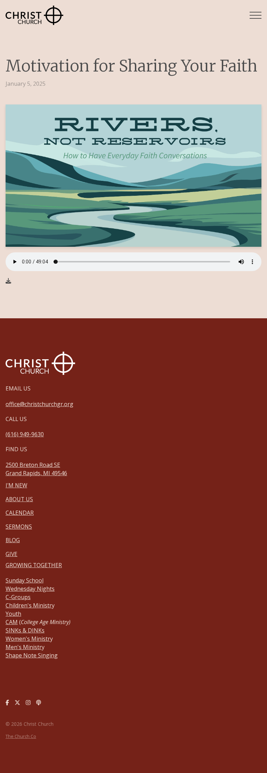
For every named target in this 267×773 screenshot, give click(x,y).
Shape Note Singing (32, 655)
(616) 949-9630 (25, 434)
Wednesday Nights (30, 589)
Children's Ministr (29, 605)
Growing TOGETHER (34, 565)
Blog (13, 540)
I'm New (16, 485)
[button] (255, 15)
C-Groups (18, 597)
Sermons (19, 526)
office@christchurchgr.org (39, 404)
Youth (13, 613)
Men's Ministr (24, 647)
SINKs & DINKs (25, 630)
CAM (12, 622)
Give (11, 554)
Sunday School (24, 580)
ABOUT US (19, 499)
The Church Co (21, 736)
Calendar (20, 512)
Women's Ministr (28, 638)
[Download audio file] (8, 281)
